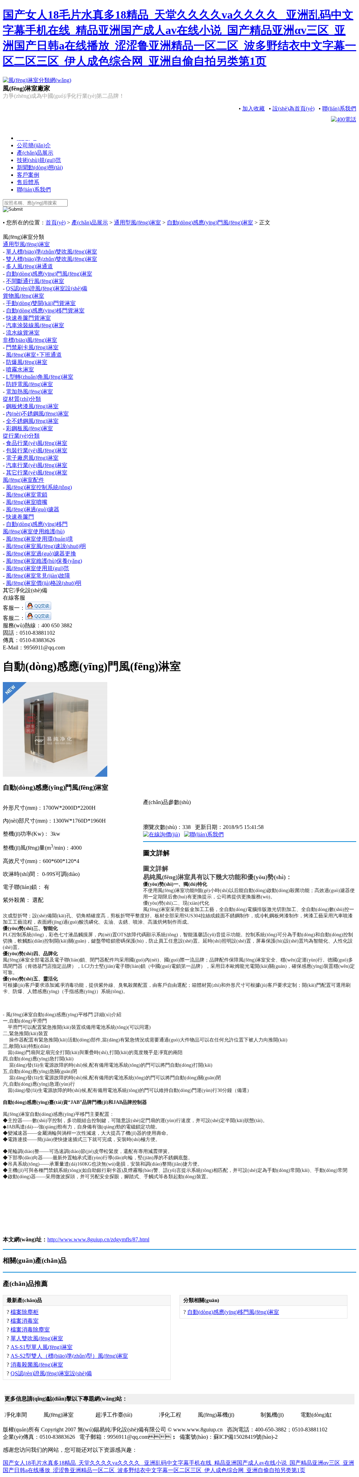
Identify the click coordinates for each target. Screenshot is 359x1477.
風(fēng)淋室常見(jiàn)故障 (38, 576)
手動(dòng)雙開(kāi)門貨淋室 (41, 303)
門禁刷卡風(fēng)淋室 (32, 347)
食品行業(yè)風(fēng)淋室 (36, 443)
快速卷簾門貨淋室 (28, 318)
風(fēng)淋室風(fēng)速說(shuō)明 (46, 546)
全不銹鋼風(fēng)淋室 (32, 421)
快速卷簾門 (20, 517)
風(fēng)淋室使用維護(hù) (34, 531)
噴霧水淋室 (20, 369)
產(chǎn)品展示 (35, 153)
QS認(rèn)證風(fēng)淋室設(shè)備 (46, 288)
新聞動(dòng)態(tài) (40, 167)
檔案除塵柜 (25, 1312)
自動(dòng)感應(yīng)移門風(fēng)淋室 (233, 1312)
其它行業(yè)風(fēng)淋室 (36, 473)
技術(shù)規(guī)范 (39, 160)
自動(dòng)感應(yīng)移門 (37, 524)
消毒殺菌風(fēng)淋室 (37, 1365)
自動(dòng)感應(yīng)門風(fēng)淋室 (210, 222)
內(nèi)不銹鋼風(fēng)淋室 (37, 414)
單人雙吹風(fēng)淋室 (37, 1338)
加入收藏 (253, 109)
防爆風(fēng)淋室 (26, 362)
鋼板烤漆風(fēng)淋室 (32, 406)
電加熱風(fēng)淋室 (29, 391)
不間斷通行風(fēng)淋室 (35, 281)
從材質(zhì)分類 (22, 399)
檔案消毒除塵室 (30, 1330)
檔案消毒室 (25, 1321)
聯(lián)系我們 (339, 109)
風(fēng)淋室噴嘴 (26, 502)
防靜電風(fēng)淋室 (29, 384)
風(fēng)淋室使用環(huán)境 (39, 539)
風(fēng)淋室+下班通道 (34, 355)
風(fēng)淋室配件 (23, 480)
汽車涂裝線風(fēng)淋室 (35, 325)
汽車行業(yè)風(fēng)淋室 (36, 465)
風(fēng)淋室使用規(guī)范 (37, 568)
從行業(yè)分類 (21, 436)
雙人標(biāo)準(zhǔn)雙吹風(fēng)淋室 (51, 259)
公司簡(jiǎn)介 (34, 145)
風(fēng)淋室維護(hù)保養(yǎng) (44, 561)
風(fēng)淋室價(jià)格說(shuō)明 (43, 583)
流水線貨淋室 (23, 333)
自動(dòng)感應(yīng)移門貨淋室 (45, 310)
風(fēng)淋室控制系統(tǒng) (39, 487)
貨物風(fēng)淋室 (23, 296)
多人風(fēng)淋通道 (29, 266)
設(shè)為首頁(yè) (293, 109)
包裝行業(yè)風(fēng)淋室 (36, 450)
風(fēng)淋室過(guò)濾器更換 (41, 554)
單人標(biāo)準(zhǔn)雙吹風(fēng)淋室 (51, 252)
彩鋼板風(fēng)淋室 (29, 428)
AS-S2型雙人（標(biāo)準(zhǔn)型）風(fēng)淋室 (69, 1356)
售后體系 (28, 182)
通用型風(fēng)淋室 (137, 222)
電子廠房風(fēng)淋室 (32, 458)
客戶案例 (28, 175)
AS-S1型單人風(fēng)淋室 (42, 1347)
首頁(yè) (56, 222)
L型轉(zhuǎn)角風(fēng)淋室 (39, 377)
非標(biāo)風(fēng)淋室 (30, 340)
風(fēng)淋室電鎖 (26, 495)
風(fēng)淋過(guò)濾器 (32, 509)
